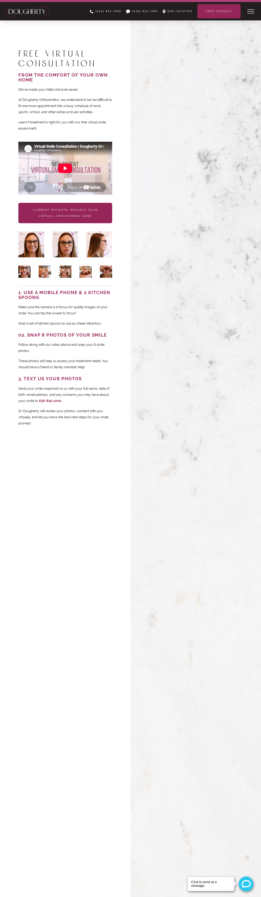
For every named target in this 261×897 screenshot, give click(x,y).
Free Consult (219, 11)
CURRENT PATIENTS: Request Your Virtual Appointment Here (65, 213)
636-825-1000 (50, 401)
